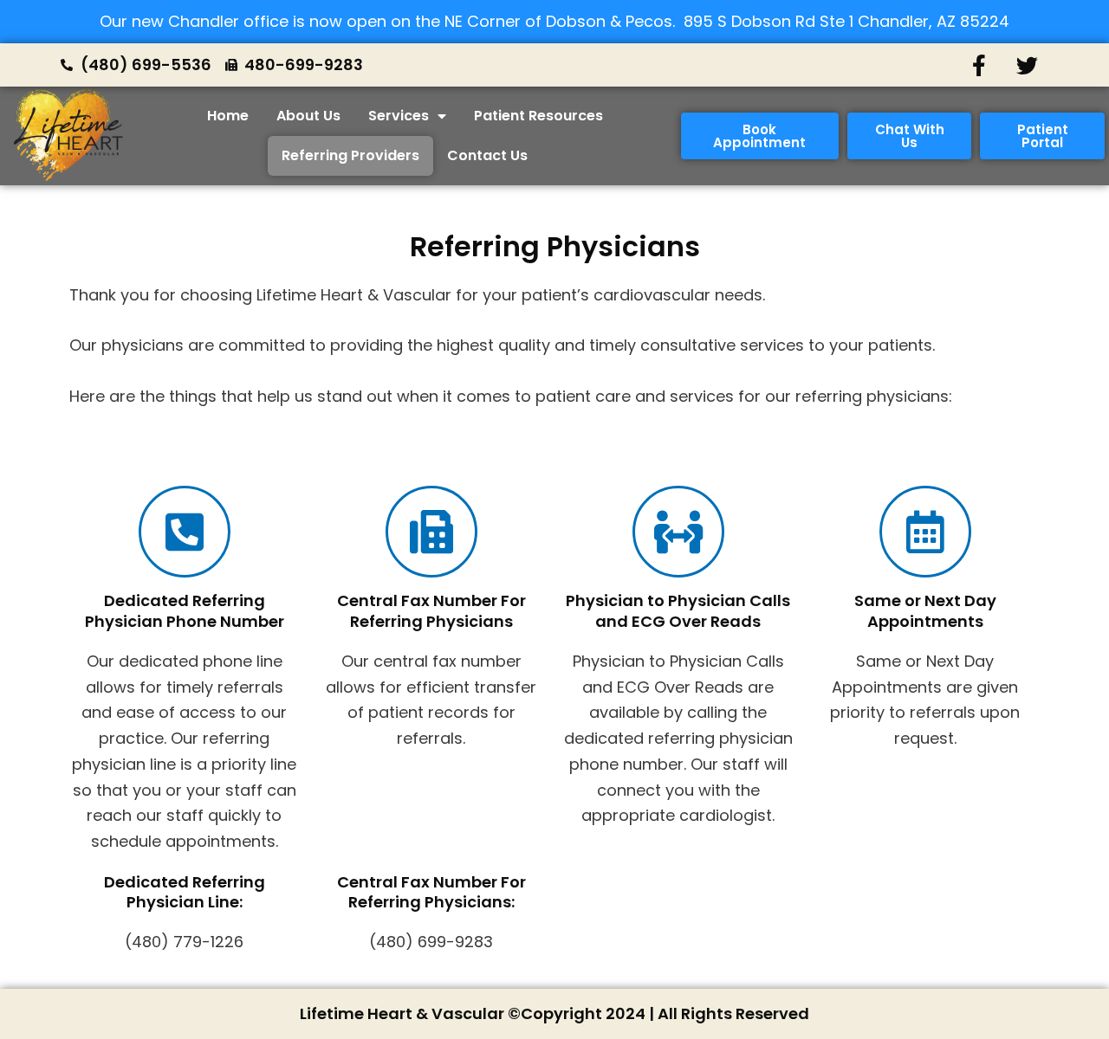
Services (398, 116)
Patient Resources (538, 116)
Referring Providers (350, 155)
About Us (308, 116)
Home (228, 116)
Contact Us (487, 155)
